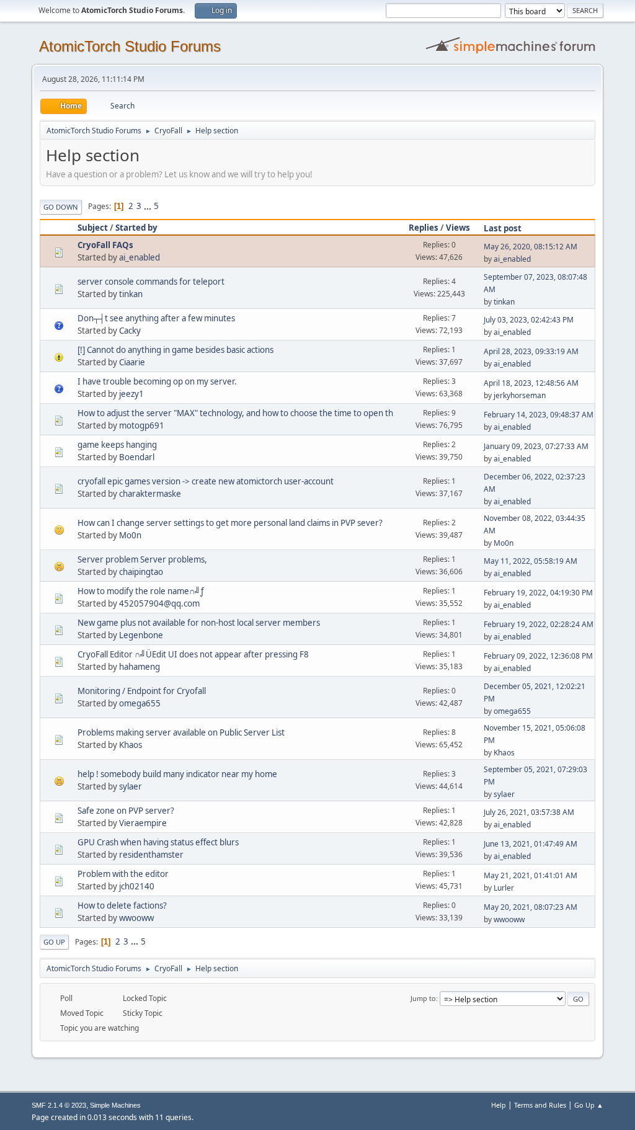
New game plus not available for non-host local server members (199, 622)
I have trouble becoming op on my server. (157, 381)
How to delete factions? (122, 905)
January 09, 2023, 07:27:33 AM (536, 446)
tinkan (131, 294)
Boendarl (136, 457)
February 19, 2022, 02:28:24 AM (538, 624)
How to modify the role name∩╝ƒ (141, 591)
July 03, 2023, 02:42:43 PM (529, 319)
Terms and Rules (540, 1105)
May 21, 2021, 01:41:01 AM (530, 875)
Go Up (54, 941)
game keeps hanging (117, 444)
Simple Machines (115, 1105)
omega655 (140, 703)
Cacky (130, 330)
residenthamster (151, 854)
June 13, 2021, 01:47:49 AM (530, 844)
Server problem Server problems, (142, 559)
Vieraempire (143, 823)
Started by (136, 227)
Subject (93, 227)
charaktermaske (150, 493)
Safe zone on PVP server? (126, 810)
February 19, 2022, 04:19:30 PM (538, 592)
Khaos (130, 744)
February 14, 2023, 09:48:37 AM (538, 414)
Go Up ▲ (588, 1105)
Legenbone (141, 635)
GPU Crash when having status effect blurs (158, 842)
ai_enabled (139, 257)
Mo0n (130, 535)
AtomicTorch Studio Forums (130, 46)
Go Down (60, 206)
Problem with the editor (123, 873)
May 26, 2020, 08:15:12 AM (530, 246)
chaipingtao (141, 571)
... (148, 205)
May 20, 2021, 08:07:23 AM (530, 907)
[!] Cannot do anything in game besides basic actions (175, 349)
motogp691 (141, 425)
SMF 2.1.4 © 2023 (59, 1105)
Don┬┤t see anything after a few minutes (156, 318)
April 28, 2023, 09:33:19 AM (531, 351)
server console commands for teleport (151, 281)
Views (458, 227)
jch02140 (136, 886)
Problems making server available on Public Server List (181, 732)
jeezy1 (131, 393)
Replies (423, 227)
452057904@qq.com (159, 603)
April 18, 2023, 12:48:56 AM (531, 383)
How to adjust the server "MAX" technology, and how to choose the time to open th (235, 413)
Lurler (504, 888)
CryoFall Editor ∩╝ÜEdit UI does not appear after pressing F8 (193, 654)
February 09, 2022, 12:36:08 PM (538, 656)
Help (498, 1105)
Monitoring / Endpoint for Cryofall (142, 690)
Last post (503, 228)
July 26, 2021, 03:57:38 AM (529, 812)
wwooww (136, 917)
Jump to (423, 998)
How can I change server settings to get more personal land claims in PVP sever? (230, 522)
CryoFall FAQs (105, 245)
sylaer (130, 786)
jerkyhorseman (520, 395)
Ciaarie (132, 362)
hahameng (139, 666)
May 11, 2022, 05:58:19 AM (530, 561)
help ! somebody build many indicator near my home (177, 774)
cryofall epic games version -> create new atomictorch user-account (206, 481)
